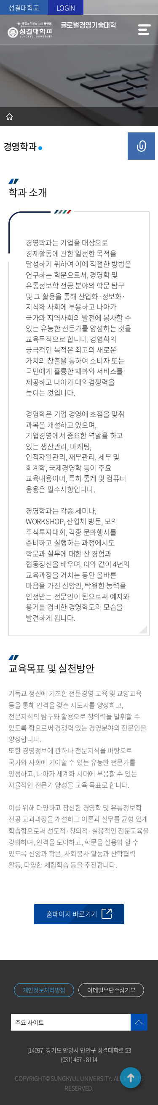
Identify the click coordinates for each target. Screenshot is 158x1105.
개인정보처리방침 (44, 990)
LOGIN (65, 8)
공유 (141, 146)
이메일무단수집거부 (111, 990)
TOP (130, 1077)
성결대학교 (24, 8)
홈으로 (9, 116)
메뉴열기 (144, 29)
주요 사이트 (29, 1022)
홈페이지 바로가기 (71, 914)
